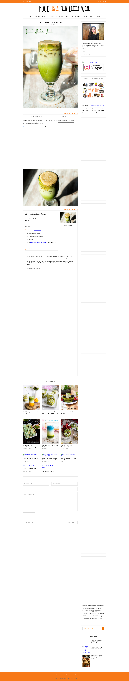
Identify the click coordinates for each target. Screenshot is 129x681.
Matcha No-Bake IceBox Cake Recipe (68, 459)
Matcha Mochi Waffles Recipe (68, 412)
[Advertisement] (50, 307)
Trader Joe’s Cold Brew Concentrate (66, 122)
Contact (92, 16)
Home (98, 16)
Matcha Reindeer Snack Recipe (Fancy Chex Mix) (49, 459)
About (85, 16)
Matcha (27, 120)
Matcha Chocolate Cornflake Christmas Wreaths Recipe (67, 447)
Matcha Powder (37, 230)
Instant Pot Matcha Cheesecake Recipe (48, 470)
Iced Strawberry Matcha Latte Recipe (30, 459)
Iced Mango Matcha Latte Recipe (31, 412)
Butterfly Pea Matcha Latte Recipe (50, 446)
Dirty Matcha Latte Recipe (35, 214)
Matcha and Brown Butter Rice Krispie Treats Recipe (50, 412)
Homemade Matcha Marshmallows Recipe (30, 446)
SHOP (30, 16)
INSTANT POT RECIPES (62, 16)
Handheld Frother (31, 249)
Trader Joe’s (50, 16)
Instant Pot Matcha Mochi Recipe (31, 469)
